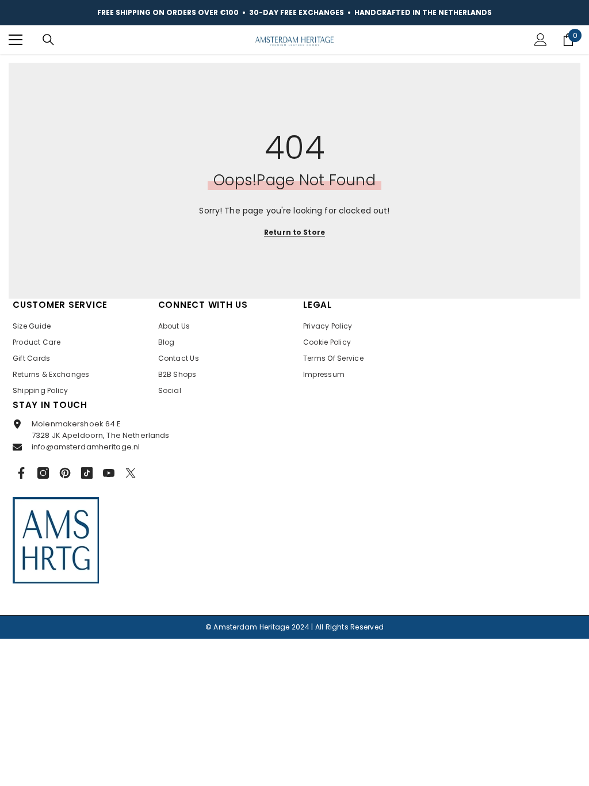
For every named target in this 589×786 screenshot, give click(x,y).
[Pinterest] (65, 473)
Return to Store (294, 232)
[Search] (48, 40)
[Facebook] (21, 473)
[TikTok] (86, 473)
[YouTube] (108, 473)
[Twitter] (130, 473)
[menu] (15, 40)
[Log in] (540, 39)
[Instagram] (43, 473)
